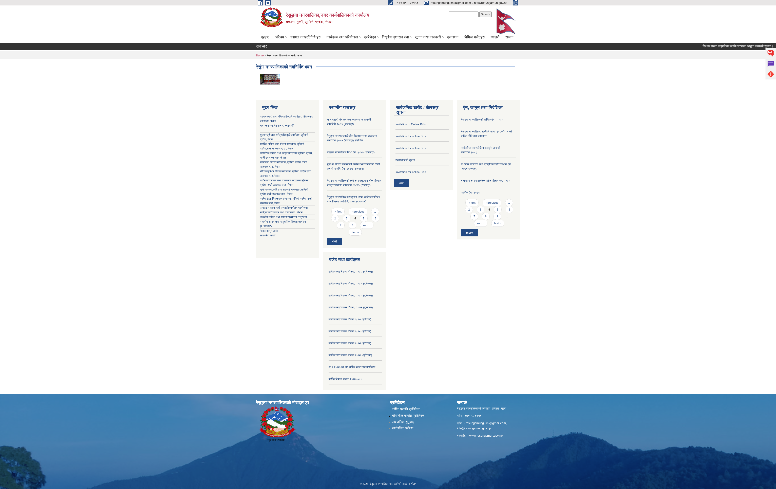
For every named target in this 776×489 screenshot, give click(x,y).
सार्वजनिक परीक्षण (402, 428)
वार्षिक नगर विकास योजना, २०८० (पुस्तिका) (351, 295)
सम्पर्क (509, 37)
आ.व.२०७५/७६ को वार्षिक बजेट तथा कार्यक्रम (352, 367)
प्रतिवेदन (370, 37)
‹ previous (358, 211)
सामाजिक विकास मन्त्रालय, (273, 162)
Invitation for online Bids (410, 136)
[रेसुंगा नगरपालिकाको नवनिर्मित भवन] (270, 79)
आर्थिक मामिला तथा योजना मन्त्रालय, (278, 144)
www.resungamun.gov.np (486, 435)
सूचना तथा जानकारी (428, 37)
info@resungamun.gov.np (474, 428)
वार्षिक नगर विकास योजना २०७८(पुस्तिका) (350, 319)
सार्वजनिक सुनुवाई (403, 422)
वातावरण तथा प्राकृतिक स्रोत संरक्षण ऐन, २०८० (485, 180)
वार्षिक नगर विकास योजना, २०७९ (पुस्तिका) (351, 307)
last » (355, 232)
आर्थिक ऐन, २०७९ (470, 192)
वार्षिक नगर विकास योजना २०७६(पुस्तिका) (350, 343)
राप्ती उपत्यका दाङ (269, 157)
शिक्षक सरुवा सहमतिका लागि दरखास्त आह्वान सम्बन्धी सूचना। (724, 46)
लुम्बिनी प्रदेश (305, 153)
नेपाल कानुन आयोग (269, 230)
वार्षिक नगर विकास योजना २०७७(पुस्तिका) (350, 331)
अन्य (401, 183)
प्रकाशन (452, 37)
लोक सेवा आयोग (268, 235)
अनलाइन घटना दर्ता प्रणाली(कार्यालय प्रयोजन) (284, 207)
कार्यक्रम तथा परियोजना (342, 37)
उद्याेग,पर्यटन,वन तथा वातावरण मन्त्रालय (281, 180)
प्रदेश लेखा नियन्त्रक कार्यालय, (276, 198)
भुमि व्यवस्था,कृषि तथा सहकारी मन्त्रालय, (280, 189)
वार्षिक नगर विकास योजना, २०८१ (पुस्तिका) (351, 283)
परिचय (279, 37)
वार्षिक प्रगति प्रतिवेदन (406, 409)
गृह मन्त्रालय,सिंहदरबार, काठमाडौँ (276, 125)
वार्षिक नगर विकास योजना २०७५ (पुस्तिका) (350, 355)
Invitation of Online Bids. (410, 124)
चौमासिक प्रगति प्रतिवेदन (408, 416)
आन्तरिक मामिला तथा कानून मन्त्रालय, (279, 153)
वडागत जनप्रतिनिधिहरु (305, 37)
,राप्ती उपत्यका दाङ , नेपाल (279, 148)
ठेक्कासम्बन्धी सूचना (405, 160)
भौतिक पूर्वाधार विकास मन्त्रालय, (276, 171)
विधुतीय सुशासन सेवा (395, 37)
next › (366, 225)
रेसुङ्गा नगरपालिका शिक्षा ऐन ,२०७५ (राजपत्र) (351, 152)
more (469, 232)
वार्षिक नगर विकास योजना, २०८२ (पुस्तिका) (351, 271)
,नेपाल (276, 175)
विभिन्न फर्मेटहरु (474, 37)
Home (260, 55)
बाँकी (334, 241)
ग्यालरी (495, 37)
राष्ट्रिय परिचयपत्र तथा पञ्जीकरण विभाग (281, 212)
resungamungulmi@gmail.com (486, 423)
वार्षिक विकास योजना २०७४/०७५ (345, 379)
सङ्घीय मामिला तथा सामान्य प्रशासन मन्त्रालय (283, 217)
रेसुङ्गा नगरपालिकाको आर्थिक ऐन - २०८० (482, 119)
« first (338, 211)
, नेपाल (282, 157)
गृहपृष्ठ (265, 37)
